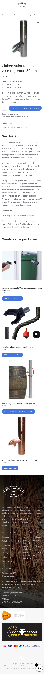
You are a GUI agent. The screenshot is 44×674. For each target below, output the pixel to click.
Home (3, 15)
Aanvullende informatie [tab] (15, 127)
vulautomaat (10, 116)
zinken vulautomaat (22, 116)
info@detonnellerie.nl (15, 593)
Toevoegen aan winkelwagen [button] (18, 411)
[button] (3, 4)
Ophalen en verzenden (11, 541)
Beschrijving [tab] (9, 124)
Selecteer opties (12, 298)
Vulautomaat (9, 15)
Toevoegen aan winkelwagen (25, 108)
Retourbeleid (7, 557)
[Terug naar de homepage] (22, 4)
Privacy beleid (8, 553)
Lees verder (10, 468)
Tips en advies (8, 561)
